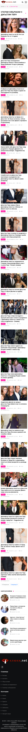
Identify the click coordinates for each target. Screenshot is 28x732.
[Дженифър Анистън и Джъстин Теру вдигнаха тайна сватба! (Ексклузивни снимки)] (14, 564)
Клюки (3, 66)
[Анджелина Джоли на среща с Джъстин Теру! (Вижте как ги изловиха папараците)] (14, 393)
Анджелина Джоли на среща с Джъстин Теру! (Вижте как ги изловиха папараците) (14, 404)
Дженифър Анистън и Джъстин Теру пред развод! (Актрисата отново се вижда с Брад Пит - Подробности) (13, 518)
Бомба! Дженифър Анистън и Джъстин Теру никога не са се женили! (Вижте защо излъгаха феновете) (14, 490)
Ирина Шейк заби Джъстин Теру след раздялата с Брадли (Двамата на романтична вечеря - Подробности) (13, 148)
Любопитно (5, 707)
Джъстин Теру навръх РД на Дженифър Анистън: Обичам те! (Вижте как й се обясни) (12, 207)
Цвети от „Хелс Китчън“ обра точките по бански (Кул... (17, 619)
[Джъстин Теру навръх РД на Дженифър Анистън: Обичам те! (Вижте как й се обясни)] (14, 196)
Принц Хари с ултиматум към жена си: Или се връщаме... (17, 608)
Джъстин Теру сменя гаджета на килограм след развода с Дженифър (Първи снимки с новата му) (13, 347)
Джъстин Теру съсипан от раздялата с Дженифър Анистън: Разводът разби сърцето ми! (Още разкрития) (14, 235)
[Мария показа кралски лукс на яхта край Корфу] (4, 642)
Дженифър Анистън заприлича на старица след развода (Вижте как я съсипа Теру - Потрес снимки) (12, 263)
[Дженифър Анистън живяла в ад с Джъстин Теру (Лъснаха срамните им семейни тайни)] (14, 421)
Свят (2, 38)
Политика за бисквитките (9, 687)
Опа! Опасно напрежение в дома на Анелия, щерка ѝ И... (18, 630)
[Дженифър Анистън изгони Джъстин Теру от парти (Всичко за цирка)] (14, 280)
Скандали (4, 704)
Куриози (4, 701)
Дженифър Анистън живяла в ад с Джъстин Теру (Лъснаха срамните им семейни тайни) (13, 432)
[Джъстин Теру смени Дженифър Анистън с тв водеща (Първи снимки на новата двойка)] (14, 365)
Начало (3, 6)
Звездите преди (6, 713)
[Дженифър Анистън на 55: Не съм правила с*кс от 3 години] (14, 25)
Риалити (4, 710)
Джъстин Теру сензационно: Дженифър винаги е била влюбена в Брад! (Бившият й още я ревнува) (13, 62)
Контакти (4, 678)
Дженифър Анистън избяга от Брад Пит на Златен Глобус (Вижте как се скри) (13, 546)
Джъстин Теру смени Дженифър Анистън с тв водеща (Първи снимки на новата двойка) (13, 375)
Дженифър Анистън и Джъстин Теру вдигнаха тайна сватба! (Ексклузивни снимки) (13, 574)
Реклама (4, 675)
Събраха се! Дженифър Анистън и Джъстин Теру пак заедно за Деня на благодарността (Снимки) (13, 90)
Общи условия (6, 681)
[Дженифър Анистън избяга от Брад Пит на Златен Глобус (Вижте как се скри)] (14, 535)
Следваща (14, 584)
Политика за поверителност (9, 684)
